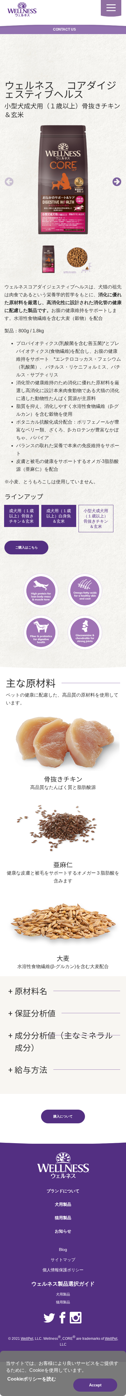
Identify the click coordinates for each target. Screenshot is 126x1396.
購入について (63, 1116)
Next (117, 181)
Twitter (49, 1318)
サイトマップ (63, 1259)
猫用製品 (63, 1217)
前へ (9, 181)
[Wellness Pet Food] (22, 9)
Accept (95, 1385)
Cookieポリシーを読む (31, 1378)
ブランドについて (63, 1191)
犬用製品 (63, 1204)
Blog (63, 1249)
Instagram (75, 1318)
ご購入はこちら (26, 547)
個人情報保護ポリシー (63, 1270)
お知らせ (63, 1231)
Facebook (62, 1318)
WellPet (27, 1339)
